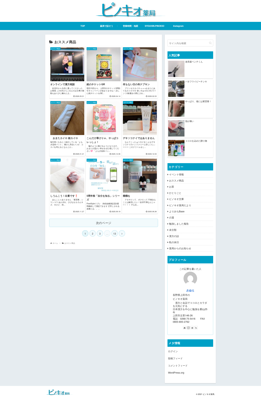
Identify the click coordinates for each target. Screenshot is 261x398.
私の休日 (174, 242)
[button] (210, 43)
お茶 (171, 186)
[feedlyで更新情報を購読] (192, 327)
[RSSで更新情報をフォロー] (196, 327)
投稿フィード (175, 358)
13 (114, 233)
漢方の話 (174, 236)
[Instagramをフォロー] (188, 327)
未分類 (172, 229)
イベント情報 (176, 174)
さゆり (190, 290)
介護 (171, 217)
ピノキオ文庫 (176, 199)
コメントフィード (178, 365)
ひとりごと (175, 192)
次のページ (103, 223)
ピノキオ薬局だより (180, 205)
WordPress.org (176, 372)
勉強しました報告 (179, 223)
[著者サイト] (184, 327)
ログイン (173, 351)
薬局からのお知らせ (180, 248)
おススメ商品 (176, 180)
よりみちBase (176, 211)
